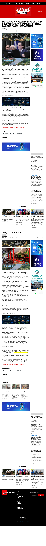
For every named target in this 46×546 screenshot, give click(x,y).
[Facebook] (35, 31)
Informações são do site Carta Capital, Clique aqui (13, 127)
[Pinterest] (40, 31)
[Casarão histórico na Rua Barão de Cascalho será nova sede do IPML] (23, 212)
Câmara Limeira (34, 175)
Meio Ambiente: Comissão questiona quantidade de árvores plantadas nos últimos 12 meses (37, 191)
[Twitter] (37, 31)
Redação (5, 29)
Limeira (32, 163)
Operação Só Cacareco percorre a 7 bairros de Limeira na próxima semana (37, 157)
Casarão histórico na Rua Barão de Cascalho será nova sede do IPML (36, 165)
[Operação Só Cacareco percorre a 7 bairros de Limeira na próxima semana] (8, 212)
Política (4, 28)
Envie (41, 495)
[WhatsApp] (43, 31)
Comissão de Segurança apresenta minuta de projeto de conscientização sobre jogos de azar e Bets (36, 177)
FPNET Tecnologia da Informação (26, 521)
